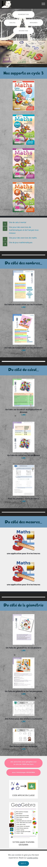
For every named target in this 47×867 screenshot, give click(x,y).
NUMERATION (23, 14)
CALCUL (13, 22)
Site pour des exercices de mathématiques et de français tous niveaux (24, 230)
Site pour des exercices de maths (23, 238)
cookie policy (32, 857)
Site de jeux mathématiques (20, 242)
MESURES (33, 22)
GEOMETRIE (23, 31)
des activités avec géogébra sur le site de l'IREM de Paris (23, 763)
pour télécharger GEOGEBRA (23, 772)
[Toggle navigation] (43, 4)
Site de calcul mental (17, 222)
